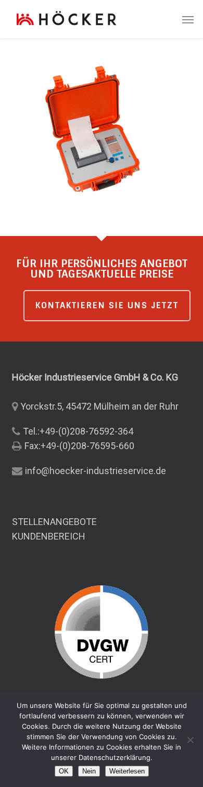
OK (64, 771)
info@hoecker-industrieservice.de (95, 470)
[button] (188, 19)
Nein (89, 771)
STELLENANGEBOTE (54, 521)
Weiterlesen (127, 771)
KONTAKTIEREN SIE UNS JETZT (107, 305)
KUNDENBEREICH (48, 536)
